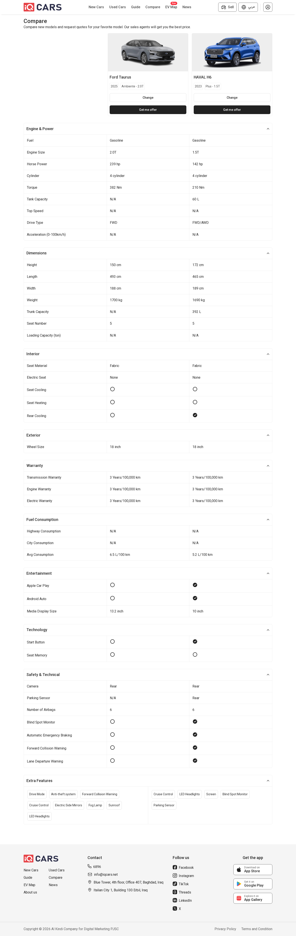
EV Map (29, 885)
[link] (252, 869)
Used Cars (57, 870)
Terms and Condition (256, 929)
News (53, 885)
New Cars (31, 870)
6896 (97, 867)
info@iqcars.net (106, 874)
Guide (28, 877)
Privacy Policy (225, 929)
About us (30, 892)
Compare (55, 877)
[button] (267, 7)
